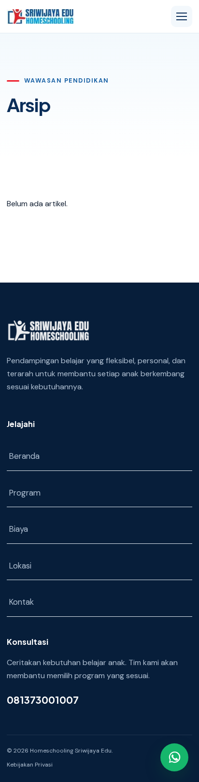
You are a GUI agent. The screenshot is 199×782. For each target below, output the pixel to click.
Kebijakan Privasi (30, 764)
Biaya (18, 529)
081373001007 (43, 700)
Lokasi (20, 565)
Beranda (24, 456)
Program (25, 492)
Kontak (21, 602)
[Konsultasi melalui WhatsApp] (174, 757)
